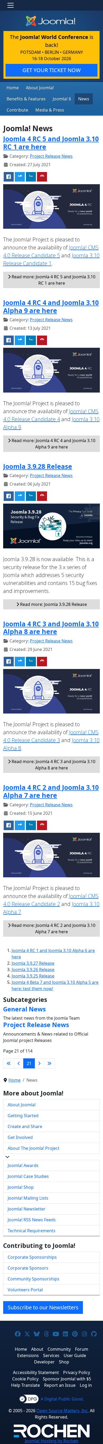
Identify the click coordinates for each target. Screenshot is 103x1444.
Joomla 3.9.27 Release (33, 963)
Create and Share (25, 1126)
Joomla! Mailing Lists (28, 1198)
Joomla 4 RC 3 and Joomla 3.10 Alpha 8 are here (51, 627)
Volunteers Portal (25, 1290)
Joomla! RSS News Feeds (32, 1220)
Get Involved (20, 1137)
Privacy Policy (76, 1372)
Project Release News (51, 156)
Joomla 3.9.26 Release (33, 969)
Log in (86, 1385)
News (83, 99)
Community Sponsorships (33, 1279)
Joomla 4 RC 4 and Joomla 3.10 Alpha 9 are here (51, 306)
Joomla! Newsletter (26, 1209)
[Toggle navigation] (10, 5)
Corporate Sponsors (28, 1268)
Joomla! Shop (21, 1187)
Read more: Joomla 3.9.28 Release (53, 604)
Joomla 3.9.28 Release (37, 466)
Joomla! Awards (23, 1165)
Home (13, 88)
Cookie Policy (25, 1379)
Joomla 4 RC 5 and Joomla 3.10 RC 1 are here (51, 142)
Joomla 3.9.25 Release (33, 976)
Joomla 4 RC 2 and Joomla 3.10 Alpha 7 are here (51, 791)
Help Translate (25, 1385)
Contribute (17, 110)
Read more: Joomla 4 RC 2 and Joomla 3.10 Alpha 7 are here (53, 928)
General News (24, 1009)
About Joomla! (40, 88)
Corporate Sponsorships (32, 1257)
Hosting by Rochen (51, 1441)
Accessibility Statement (36, 1372)
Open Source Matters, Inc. (62, 1411)
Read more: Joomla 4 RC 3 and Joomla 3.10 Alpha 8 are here (53, 765)
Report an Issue (60, 1385)
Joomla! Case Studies (28, 1176)
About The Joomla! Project (33, 1148)
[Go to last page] (49, 1063)
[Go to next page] (39, 1063)
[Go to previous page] (19, 1063)
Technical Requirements (31, 1231)
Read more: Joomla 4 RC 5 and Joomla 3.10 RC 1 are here (53, 280)
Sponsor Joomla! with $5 (67, 1379)
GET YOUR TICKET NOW (51, 70)
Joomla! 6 (62, 99)
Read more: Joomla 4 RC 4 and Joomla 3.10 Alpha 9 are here (53, 444)
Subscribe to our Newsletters (43, 1307)
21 (29, 1063)
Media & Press (49, 110)
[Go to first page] (8, 1063)
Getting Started (23, 1116)
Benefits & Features (26, 99)
